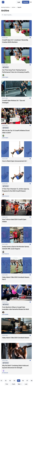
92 (5, 380)
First (7, 384)
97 (27, 380)
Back (13, 384)
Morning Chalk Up (5, 7)
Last (26, 384)
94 (14, 380)
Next (19, 384)
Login (18, 2)
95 (18, 380)
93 (10, 380)
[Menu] (31, 2)
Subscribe (25, 2)
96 (23, 380)
